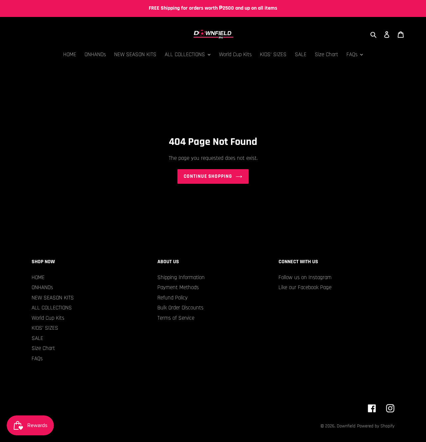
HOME (38, 277)
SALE (37, 338)
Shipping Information (181, 277)
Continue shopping (208, 176)
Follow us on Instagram (305, 277)
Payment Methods (178, 287)
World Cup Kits (48, 318)
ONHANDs (42, 287)
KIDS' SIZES (45, 328)
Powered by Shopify (375, 426)
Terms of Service (175, 318)
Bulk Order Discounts (180, 307)
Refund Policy (172, 297)
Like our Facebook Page (305, 287)
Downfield (346, 426)
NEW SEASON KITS (53, 297)
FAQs (37, 358)
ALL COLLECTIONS (52, 307)
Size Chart (43, 348)
